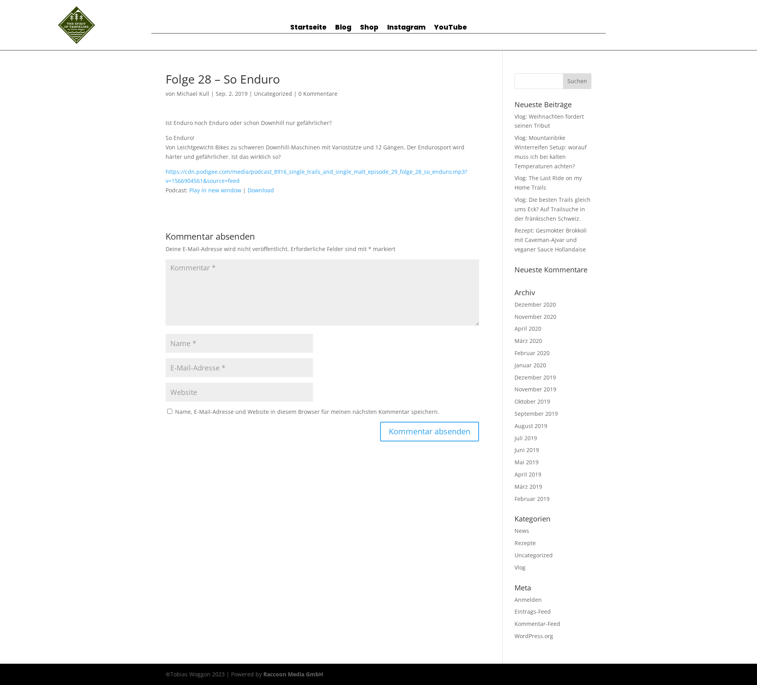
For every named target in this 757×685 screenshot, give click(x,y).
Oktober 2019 (532, 401)
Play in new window (215, 190)
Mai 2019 (527, 462)
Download (261, 190)
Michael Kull (193, 93)
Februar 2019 (532, 499)
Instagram (406, 28)
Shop (369, 28)
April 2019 (528, 474)
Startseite (308, 28)
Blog (343, 28)
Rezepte (525, 543)
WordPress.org (534, 636)
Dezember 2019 (535, 377)
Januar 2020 (530, 365)
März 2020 (528, 340)
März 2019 (528, 486)
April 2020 (528, 328)
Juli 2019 (526, 438)
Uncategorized (273, 93)
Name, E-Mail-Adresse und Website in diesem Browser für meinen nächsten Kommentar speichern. (307, 411)
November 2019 (535, 389)
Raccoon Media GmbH (293, 674)
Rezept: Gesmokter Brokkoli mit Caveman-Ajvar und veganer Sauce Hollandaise (551, 240)
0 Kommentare (317, 93)
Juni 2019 (527, 450)
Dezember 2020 (535, 304)
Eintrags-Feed (533, 611)
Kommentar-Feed (537, 623)
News (522, 530)
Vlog (520, 567)
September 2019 (536, 413)
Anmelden (528, 599)
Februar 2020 (532, 353)
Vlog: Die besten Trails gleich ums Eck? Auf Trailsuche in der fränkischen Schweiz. (553, 209)
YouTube (450, 28)
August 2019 (531, 426)
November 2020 (535, 316)
